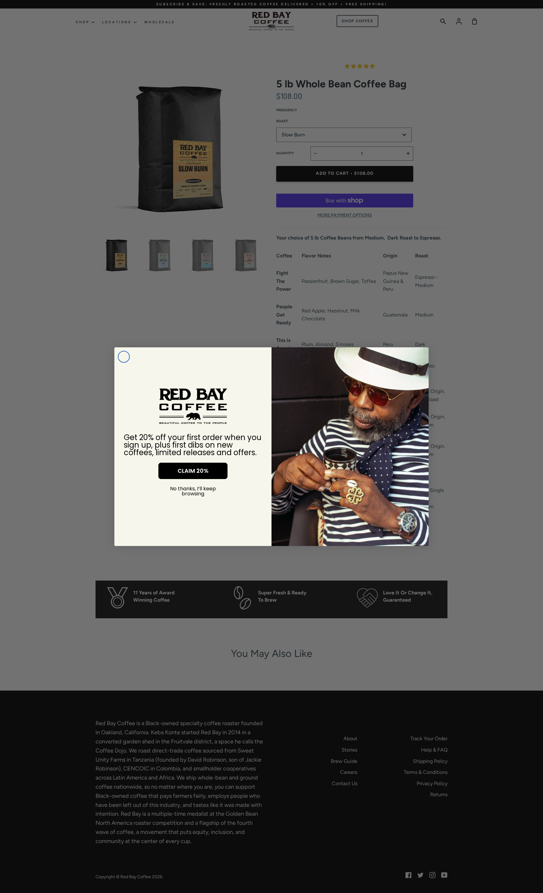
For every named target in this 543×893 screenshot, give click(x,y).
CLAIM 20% (193, 471)
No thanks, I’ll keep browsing (193, 491)
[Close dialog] (123, 356)
